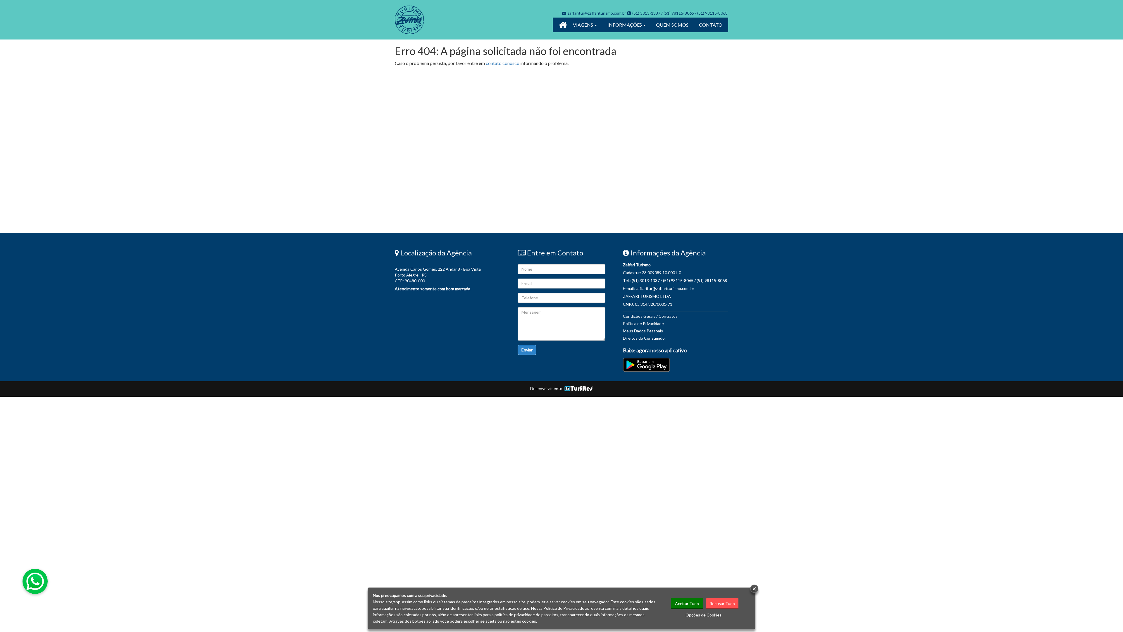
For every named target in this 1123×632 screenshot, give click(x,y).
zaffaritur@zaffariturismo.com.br (597, 13)
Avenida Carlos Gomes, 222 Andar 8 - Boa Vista (438, 269)
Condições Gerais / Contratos (650, 316)
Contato (710, 25)
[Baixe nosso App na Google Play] (647, 365)
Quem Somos (672, 25)
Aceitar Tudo (687, 603)
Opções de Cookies (703, 614)
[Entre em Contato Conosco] (629, 13)
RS (424, 274)
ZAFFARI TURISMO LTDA (647, 296)
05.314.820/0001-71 (653, 304)
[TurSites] (578, 388)
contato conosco (502, 63)
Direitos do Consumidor (644, 338)
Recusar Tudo (722, 603)
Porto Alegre (406, 274)
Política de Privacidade (643, 323)
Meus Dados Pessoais (643, 330)
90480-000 (415, 280)
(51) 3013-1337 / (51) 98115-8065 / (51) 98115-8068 (680, 13)
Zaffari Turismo (637, 264)
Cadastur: (652, 272)
